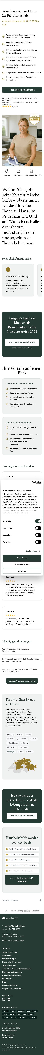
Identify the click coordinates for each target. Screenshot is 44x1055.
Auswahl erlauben (22, 564)
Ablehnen (22, 571)
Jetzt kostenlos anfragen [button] (22, 816)
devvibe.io (5, 1050)
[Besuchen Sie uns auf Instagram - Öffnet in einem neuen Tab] (3, 1000)
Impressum (7, 978)
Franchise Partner (10, 985)
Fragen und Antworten (12, 988)
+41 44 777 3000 (12, 929)
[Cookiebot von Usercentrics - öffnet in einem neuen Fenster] (31, 482)
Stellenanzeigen (9, 959)
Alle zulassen (22, 558)
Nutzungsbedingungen (12, 972)
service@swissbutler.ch (15, 926)
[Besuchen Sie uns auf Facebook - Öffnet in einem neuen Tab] (9, 1000)
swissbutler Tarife (9, 952)
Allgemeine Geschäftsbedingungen (17, 969)
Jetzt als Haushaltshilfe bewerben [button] (22, 880)
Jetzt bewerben (9, 965)
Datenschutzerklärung (11, 975)
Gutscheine (7, 955)
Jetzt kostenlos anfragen (22, 90)
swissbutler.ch (21, 1045)
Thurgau (12, 1014)
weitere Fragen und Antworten (22, 681)
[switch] (38, 528)
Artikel (29, 348)
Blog (4, 982)
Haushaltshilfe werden (11, 962)
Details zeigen (31, 551)
